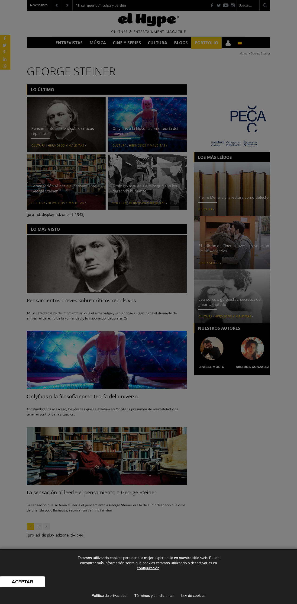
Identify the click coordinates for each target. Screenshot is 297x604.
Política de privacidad (109, 595)
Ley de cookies (193, 595)
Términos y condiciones (153, 595)
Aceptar (22, 582)
